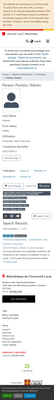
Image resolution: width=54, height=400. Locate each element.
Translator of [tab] (40, 170)
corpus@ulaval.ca (26, 68)
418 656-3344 (15, 291)
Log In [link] (37, 41)
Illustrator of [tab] (9, 176)
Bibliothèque (31, 33)
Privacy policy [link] (8, 338)
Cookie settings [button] (9, 344)
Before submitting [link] (10, 315)
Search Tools (42, 216)
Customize (29, 395)
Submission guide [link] (10, 318)
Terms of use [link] (8, 335)
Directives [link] (6, 332)
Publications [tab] (9, 170)
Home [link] (5, 74)
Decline (18, 395)
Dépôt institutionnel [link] (22, 74)
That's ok (7, 395)
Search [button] (45, 186)
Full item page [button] (11, 158)
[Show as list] (6, 216)
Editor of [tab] (24, 170)
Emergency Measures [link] (14, 352)
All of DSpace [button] (14, 186)
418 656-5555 (17, 355)
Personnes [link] (40, 74)
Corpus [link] (6, 329)
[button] (27, 41)
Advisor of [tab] (25, 176)
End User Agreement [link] (11, 341)
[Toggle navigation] (48, 41)
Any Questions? (19, 299)
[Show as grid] (12, 216)
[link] (27, 368)
